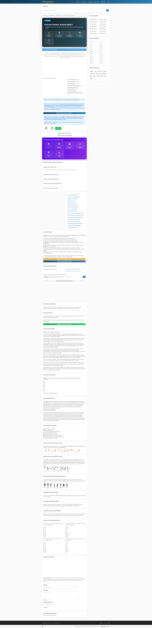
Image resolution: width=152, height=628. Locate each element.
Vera (92, 56)
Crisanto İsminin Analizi (71, 202)
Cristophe (75, 271)
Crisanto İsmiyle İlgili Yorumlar (72, 227)
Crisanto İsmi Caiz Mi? (71, 200)
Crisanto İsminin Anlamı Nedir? (73, 194)
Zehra (97, 73)
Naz (92, 60)
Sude (102, 71)
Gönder (45, 607)
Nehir (102, 62)
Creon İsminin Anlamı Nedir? (65, 133)
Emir (101, 46)
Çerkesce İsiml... (94, 21)
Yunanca (77, 81)
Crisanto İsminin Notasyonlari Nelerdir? (74, 225)
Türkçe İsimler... (104, 31)
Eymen (105, 71)
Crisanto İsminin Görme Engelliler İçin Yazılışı (75, 215)
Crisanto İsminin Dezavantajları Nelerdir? (74, 223)
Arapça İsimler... (94, 19)
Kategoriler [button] (84, 1)
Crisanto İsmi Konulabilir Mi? (72, 198)
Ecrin (95, 71)
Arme (102, 53)
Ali (91, 48)
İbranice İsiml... (103, 24)
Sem (92, 62)
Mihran (102, 56)
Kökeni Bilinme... (94, 26)
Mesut (102, 58)
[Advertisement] (64, 68)
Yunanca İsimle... (94, 33)
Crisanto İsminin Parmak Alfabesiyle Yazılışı (75, 213)
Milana (92, 53)
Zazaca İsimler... (104, 33)
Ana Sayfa (78, 1)
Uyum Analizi (103, 1)
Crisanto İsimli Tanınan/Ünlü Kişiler (73, 219)
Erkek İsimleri (58, 15)
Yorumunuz (45, 590)
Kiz (101, 41)
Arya (105, 76)
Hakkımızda (101, 623)
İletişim (105, 623)
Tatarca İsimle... (94, 31)
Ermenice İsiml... (104, 21)
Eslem (94, 76)
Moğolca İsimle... (94, 28)
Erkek (77, 79)
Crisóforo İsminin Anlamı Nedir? (64, 135)
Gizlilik (109, 623)
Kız (91, 44)
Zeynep (91, 71)
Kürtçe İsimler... (104, 26)
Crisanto (79, 271)
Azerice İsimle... (104, 19)
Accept (108, 626)
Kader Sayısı (96, 1)
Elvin (102, 44)
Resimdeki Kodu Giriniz (48, 602)
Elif (91, 46)
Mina (100, 73)
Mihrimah (104, 73)
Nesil (92, 58)
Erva (93, 73)
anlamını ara (48, 2)
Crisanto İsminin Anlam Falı (72, 211)
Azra (102, 48)
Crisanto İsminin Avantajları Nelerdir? (74, 221)
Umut (102, 60)
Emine (92, 51)
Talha (91, 78)
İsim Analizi (90, 1)
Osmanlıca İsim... (104, 28)
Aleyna (102, 76)
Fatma (92, 41)
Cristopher (67, 271)
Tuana (98, 76)
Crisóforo (71, 271)
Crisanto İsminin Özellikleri (72, 209)
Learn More (103, 626)
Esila (98, 71)
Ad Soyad (45, 584)
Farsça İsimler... (94, 24)
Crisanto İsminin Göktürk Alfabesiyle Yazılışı (75, 217)
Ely (101, 51)
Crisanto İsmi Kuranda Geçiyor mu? (73, 196)
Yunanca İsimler (51, 15)
